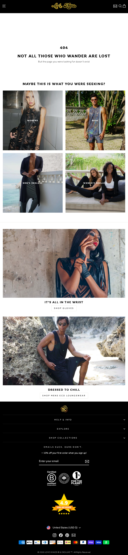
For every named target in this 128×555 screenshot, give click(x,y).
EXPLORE (63, 429)
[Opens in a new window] (54, 535)
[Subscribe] (87, 461)
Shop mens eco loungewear (64, 395)
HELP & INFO (63, 420)
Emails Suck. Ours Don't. (63, 447)
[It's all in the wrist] (64, 263)
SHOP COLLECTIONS (63, 438)
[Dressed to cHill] (64, 351)
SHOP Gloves (64, 308)
